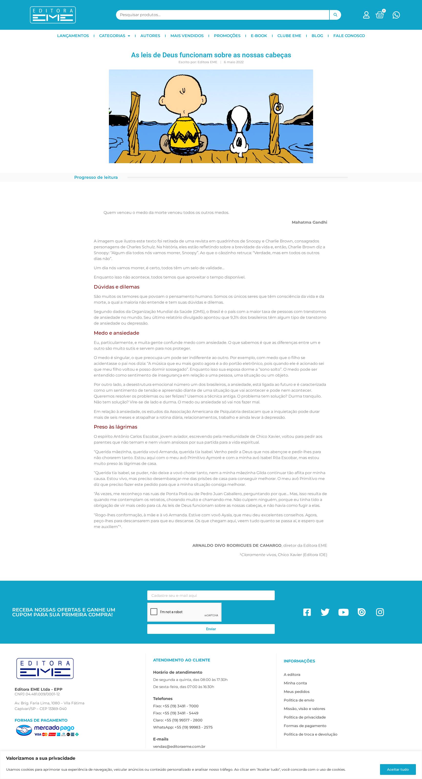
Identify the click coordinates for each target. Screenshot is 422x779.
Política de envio (299, 700)
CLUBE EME (289, 35)
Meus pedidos (297, 691)
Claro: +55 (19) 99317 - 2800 (177, 720)
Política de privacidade (305, 717)
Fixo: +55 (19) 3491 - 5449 (175, 713)
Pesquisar (335, 15)
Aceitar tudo (398, 769)
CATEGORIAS (112, 35)
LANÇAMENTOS (73, 35)
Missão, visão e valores (304, 708)
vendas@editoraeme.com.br (179, 746)
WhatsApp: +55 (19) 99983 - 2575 (183, 727)
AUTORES (150, 35)
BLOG (317, 35)
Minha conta (295, 683)
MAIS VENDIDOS (187, 35)
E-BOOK (259, 35)
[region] (211, 765)
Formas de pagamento (305, 725)
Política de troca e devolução (311, 734)
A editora (292, 674)
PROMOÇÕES (227, 35)
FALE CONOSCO (349, 35)
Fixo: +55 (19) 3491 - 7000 (176, 706)
